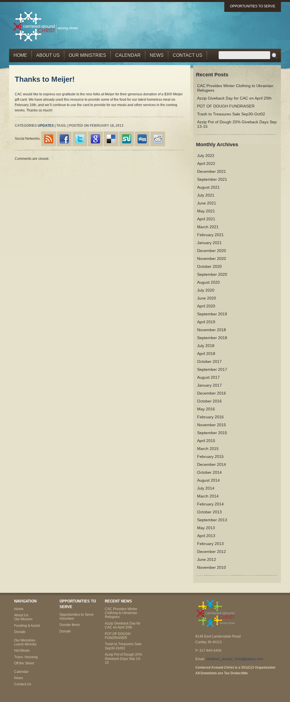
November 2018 (211, 330)
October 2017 (209, 361)
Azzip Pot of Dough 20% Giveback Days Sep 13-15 (123, 659)
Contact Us (187, 55)
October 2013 (209, 512)
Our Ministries (87, 55)
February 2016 (210, 417)
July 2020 (205, 290)
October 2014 (209, 472)
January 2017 (209, 385)
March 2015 (208, 448)
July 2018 (205, 345)
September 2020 (212, 274)
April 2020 (206, 306)
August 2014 (208, 480)
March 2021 (208, 227)
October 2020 (209, 266)
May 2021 (206, 211)
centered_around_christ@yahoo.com (234, 659)
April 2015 (206, 440)
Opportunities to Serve (252, 6)
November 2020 (211, 258)
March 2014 (208, 496)
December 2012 (211, 551)
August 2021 (208, 187)
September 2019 (212, 314)
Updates (46, 126)
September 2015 (212, 432)
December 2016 (211, 393)
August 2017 (208, 377)
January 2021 (209, 242)
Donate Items (69, 625)
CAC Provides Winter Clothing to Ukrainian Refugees (121, 613)
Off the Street (24, 663)
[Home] (46, 26)
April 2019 (206, 322)
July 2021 (205, 195)
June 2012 (206, 559)
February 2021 (210, 234)
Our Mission (23, 619)
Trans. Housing (26, 657)
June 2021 (206, 203)
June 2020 (206, 298)
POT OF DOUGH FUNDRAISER (226, 106)
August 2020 (208, 282)
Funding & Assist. (27, 626)
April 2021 (206, 219)
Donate (19, 632)
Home (20, 55)
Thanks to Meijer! (45, 79)
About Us (48, 55)
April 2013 (206, 535)
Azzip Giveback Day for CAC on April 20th (234, 98)
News (157, 55)
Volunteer (66, 619)
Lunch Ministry (25, 644)
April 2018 (206, 353)
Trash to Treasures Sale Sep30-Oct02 (231, 114)
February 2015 (210, 456)
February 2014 (210, 504)
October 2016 (209, 401)
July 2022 (205, 155)
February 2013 (210, 543)
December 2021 (211, 171)
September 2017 (212, 369)
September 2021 (212, 179)
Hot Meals (22, 651)
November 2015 (211, 425)
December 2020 (211, 250)
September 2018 (212, 337)
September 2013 (212, 520)
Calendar (128, 55)
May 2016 (206, 409)
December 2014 (211, 464)
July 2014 (205, 488)
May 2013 (206, 528)
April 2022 (206, 163)
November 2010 (211, 567)
